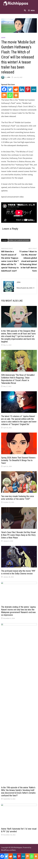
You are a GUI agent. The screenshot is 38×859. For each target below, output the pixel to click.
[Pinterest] (28, 89)
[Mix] (4, 95)
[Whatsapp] (10, 95)
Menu (33, 10)
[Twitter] (10, 89)
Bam (14, 850)
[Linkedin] (22, 89)
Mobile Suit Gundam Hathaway (19, 240)
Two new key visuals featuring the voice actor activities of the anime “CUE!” (17, 497)
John (8, 77)
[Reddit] (16, 89)
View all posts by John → (25, 288)
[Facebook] (4, 89)
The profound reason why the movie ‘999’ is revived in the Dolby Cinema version (18, 572)
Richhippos (18, 847)
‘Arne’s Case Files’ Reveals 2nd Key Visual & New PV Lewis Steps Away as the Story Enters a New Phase (18, 535)
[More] (16, 95)
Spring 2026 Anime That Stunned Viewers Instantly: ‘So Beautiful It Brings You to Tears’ (18, 460)
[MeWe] (33, 89)
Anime (3, 37)
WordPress (5, 850)
